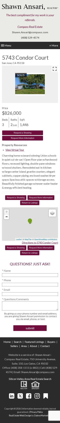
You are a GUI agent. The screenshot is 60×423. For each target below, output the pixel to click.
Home (7, 341)
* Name (6, 270)
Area (24, 345)
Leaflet (19, 239)
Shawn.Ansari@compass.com (30, 32)
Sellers (14, 345)
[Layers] (52, 213)
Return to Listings (30, 203)
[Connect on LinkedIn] (11, 397)
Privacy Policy (36, 412)
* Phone (6, 280)
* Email (6, 289)
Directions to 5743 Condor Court (40, 242)
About (33, 345)
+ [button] (7, 212)
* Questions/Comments (15, 299)
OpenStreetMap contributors (45, 239)
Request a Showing (23, 133)
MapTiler (28, 239)
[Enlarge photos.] (54, 68)
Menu (7, 45)
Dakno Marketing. (42, 415)
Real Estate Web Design (20, 415)
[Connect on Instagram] (37, 397)
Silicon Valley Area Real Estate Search (30, 378)
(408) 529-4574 (30, 37)
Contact (45, 345)
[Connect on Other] (45, 397)
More (53, 45)
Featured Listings (34, 341)
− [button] (7, 217)
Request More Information (22, 138)
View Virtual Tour (15, 150)
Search (18, 341)
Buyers (51, 341)
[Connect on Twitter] (20, 397)
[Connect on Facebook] (28, 397)
